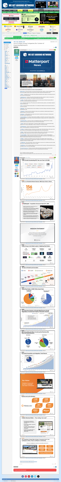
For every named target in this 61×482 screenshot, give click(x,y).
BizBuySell (22, 108)
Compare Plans (15, 12)
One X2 (48, 38)
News (5, 65)
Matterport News (20, 41)
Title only (30, 33)
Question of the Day (7, 72)
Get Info (8, 31)
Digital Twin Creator (7, 77)
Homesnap (22, 114)
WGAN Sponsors (41, 12)
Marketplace (30, 10)
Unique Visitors (8, 24)
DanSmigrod (22, 157)
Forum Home (7, 44)
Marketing (6, 51)
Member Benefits (9, 12)
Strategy (6, 84)
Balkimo (22, 138)
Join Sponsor (46, 12)
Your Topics (6, 45)
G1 (55, 38)
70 (17, 56)
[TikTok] (38, 476)
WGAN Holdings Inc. (13, 480)
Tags (6, 49)
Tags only (34, 33)
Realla (22, 123)
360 (5, 56)
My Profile (15, 10)
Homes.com (22, 111)
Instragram (17, 171)
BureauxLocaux (23, 126)
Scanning (6, 60)
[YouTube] (29, 476)
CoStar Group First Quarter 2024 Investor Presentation (34, 178)
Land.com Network (24, 116)
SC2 (35, 38)
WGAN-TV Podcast (46, 10)
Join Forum (4, 12)
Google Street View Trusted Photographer (18, 174)
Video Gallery (7, 47)
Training (6, 69)
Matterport (7, 38)
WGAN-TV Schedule (56, 10)
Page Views (26, 24)
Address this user (29, 157)
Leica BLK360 (53, 38)
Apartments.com (23, 97)
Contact (4, 479)
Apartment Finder (24, 120)
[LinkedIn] (32, 476)
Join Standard (36, 12)
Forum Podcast (51, 10)
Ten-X (22, 105)
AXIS (19, 38)
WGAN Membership (30, 39)
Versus (5, 80)
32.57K (17, 164)
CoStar (17, 41)
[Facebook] (23, 476)
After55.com (23, 145)
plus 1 (50, 49)
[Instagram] (26, 476)
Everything (38, 33)
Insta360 (38, 38)
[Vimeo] (35, 476)
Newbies (6, 68)
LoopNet (22, 99)
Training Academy (35, 10)
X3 (45, 38)
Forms (25, 12)
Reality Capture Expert (7, 63)
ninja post (58, 480)
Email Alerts (52, 41)
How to (5, 59)
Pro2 (16, 38)
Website (16, 165)
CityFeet (22, 129)
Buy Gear (51, 12)
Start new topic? (23, 470)
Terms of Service (52, 479)
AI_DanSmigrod (23, 50)
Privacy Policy (56, 479)
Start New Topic (7, 42)
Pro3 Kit (13, 38)
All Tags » (6, 88)
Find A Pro (20, 10)
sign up (55, 33)
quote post (29, 49)
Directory (25, 10)
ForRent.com (23, 142)
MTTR (24, 41)
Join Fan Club (30, 12)
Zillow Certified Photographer (15, 176)
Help (6, 479)
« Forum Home (16, 47)
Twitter (17, 169)
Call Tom (56, 12)
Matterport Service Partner (15, 174)
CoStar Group (22, 91)
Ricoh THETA (23, 38)
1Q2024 (14, 41)
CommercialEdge (23, 134)
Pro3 (10, 38)
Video (5, 52)
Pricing (5, 73)
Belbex (22, 132)
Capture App (6, 85)
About (9, 10)
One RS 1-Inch (42, 38)
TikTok (16, 171)
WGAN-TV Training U (40, 10)
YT (55, 41)
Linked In (15, 169)
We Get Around (6, 480)
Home (4, 10)
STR (21, 102)
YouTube (15, 171)
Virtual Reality (6, 76)
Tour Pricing (20, 12)
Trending (6, 48)
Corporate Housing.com (24, 148)
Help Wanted (6, 55)
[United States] (15, 56)
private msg (26, 157)
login (49, 33)
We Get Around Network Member (18, 176)
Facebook (16, 169)
